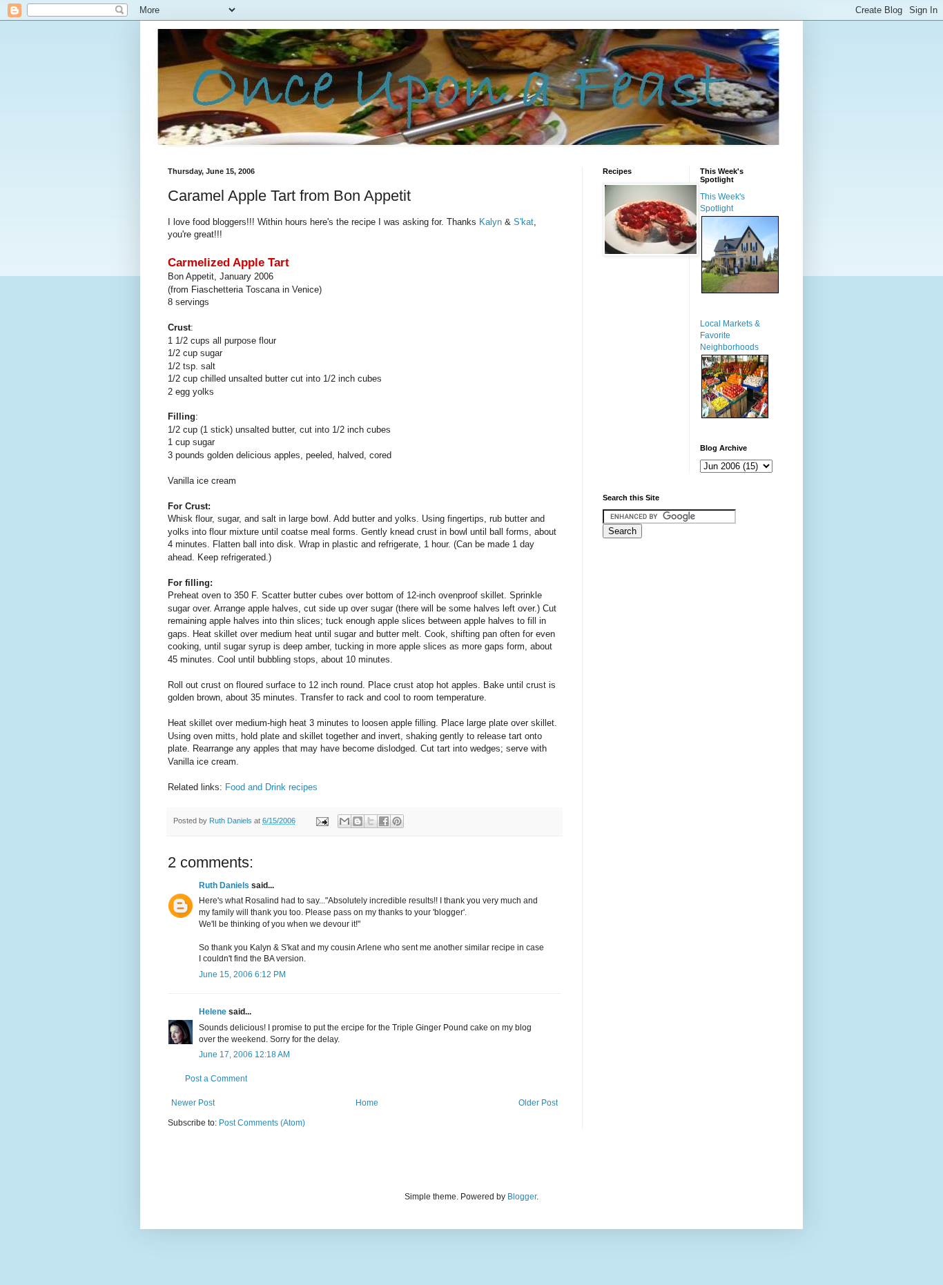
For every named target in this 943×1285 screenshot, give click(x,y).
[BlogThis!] (357, 821)
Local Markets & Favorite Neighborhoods (730, 335)
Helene (212, 1012)
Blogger (521, 1196)
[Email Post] (322, 820)
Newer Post (193, 1103)
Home (367, 1103)
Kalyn (492, 222)
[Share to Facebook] (384, 821)
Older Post (538, 1103)
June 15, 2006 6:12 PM (242, 974)
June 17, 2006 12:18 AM (244, 1054)
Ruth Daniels (224, 885)
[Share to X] (371, 821)
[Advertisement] (644, 766)
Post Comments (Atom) (262, 1123)
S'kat (524, 222)
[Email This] (344, 821)
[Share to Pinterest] (397, 821)
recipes (303, 787)
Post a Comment (216, 1078)
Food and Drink (255, 787)
